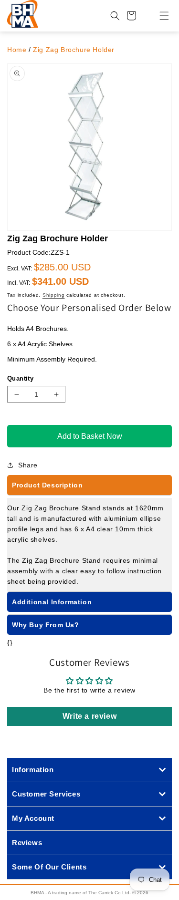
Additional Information (52, 602)
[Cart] (131, 15)
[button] (158, 15)
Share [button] (28, 465)
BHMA (37, 892)
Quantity (20, 378)
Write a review (89, 716)
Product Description (47, 485)
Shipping (53, 295)
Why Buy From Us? (45, 625)
